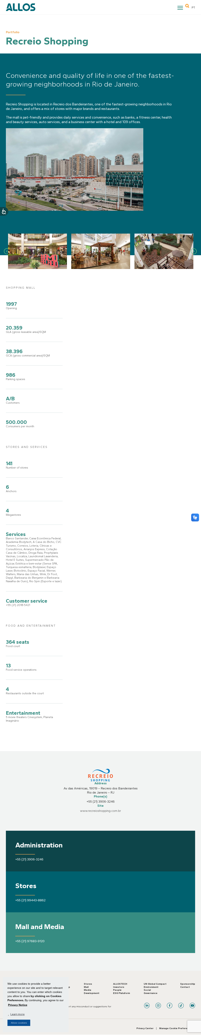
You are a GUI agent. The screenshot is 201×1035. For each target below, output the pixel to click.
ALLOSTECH (120, 984)
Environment (151, 987)
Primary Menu (180, 8)
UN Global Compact (155, 984)
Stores (88, 984)
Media (87, 990)
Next (194, 251)
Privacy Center (144, 1028)
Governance (150, 993)
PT (193, 7)
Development (91, 993)
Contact (185, 987)
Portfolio (12, 32)
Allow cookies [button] (19, 1022)
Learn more (17, 1014)
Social (147, 990)
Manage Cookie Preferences (176, 1028)
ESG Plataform (121, 993)
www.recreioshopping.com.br (100, 811)
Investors (118, 987)
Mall (86, 987)
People (117, 990)
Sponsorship (187, 984)
